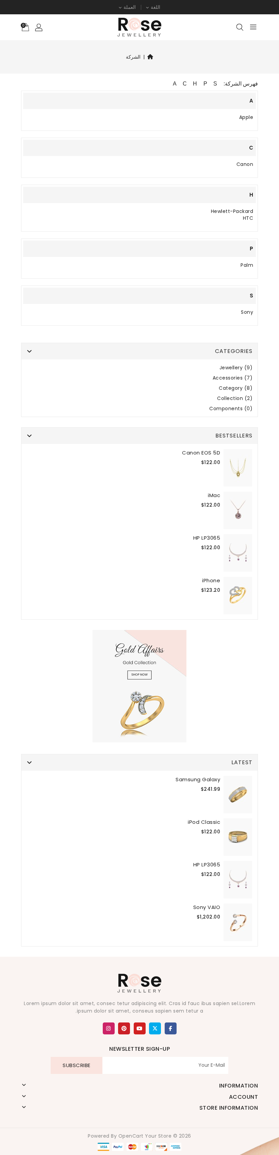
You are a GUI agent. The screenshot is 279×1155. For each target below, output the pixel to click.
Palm (247, 265)
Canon (244, 164)
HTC (248, 218)
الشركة (133, 56)
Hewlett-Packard (232, 211)
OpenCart (131, 1136)
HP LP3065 (206, 537)
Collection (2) (234, 398)
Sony (247, 312)
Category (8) (235, 388)
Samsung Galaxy (198, 779)
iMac (214, 495)
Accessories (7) (233, 378)
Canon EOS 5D (201, 452)
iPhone (211, 580)
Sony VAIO (206, 907)
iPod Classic (204, 822)
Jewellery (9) (236, 368)
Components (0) (230, 408)
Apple (246, 117)
